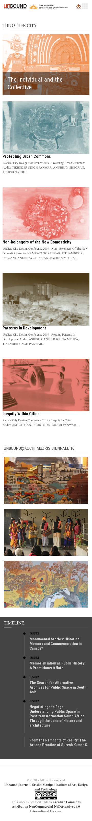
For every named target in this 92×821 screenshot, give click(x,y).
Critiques (37, 734)
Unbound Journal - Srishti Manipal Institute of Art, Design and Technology (46, 786)
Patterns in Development (24, 328)
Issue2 (34, 633)
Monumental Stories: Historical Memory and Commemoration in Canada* (56, 644)
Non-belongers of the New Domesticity (37, 242)
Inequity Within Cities (21, 413)
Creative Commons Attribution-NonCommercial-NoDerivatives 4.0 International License (46, 806)
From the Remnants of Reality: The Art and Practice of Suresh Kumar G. (59, 742)
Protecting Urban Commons (27, 156)
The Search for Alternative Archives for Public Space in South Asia (58, 687)
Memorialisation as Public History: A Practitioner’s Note (57, 665)
